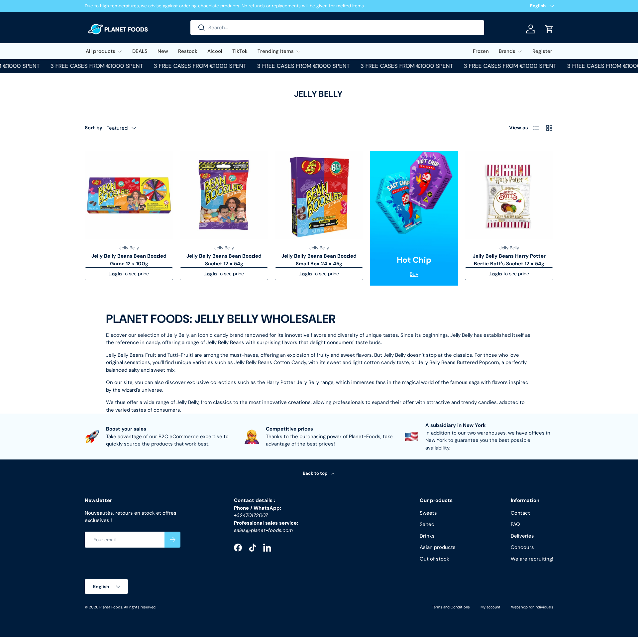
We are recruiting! (532, 559)
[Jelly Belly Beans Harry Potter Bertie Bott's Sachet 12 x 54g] (509, 195)
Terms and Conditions (451, 607)
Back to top (316, 473)
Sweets (428, 513)
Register (542, 51)
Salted (427, 524)
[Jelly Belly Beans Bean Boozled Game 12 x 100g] (129, 195)
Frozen (481, 51)
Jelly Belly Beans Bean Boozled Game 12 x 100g (128, 260)
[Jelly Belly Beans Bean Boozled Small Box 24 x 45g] (319, 195)
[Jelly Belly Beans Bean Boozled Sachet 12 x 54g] (224, 195)
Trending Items (276, 51)
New (163, 51)
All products (100, 51)
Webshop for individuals (532, 607)
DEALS (140, 51)
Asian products (438, 547)
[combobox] (337, 27)
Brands (507, 51)
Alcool (214, 51)
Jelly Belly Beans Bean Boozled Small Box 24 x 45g (319, 260)
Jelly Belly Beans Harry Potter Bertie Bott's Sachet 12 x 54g (509, 260)
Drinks (427, 536)
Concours (522, 547)
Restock (187, 51)
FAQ (515, 524)
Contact (520, 513)
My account (490, 607)
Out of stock (434, 559)
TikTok (240, 51)
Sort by (93, 127)
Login (115, 274)
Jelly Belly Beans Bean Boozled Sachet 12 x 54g (224, 260)
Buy (414, 274)
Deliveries (522, 536)
